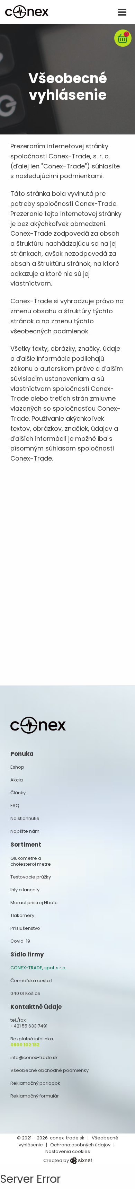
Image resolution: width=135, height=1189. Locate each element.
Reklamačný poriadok (35, 1083)
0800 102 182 (24, 1044)
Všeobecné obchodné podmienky (49, 1070)
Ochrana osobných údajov (80, 1145)
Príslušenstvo (25, 928)
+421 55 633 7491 (28, 1026)
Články (18, 793)
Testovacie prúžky (30, 877)
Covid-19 (20, 941)
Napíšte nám (24, 831)
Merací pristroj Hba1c (33, 903)
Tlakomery (22, 915)
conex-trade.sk (67, 1138)
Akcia (16, 780)
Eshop (17, 767)
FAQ (14, 805)
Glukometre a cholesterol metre (30, 861)
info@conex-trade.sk (34, 1057)
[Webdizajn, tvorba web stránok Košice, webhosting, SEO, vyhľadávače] (81, 1160)
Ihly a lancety (24, 890)
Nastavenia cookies (67, 1151)
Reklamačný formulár (34, 1096)
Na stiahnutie (24, 818)
